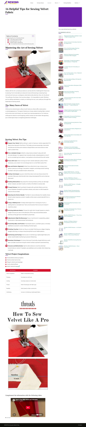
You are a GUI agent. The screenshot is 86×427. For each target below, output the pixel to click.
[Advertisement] (28, 25)
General (49, 3)
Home (31, 3)
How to (56, 3)
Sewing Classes (40, 3)
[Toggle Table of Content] (32, 36)
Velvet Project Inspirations (17, 42)
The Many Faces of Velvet (16, 39)
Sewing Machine (67, 3)
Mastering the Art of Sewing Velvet (15, 38)
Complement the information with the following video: (23, 43)
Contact (80, 425)
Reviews (76, 3)
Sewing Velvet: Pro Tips (16, 41)
